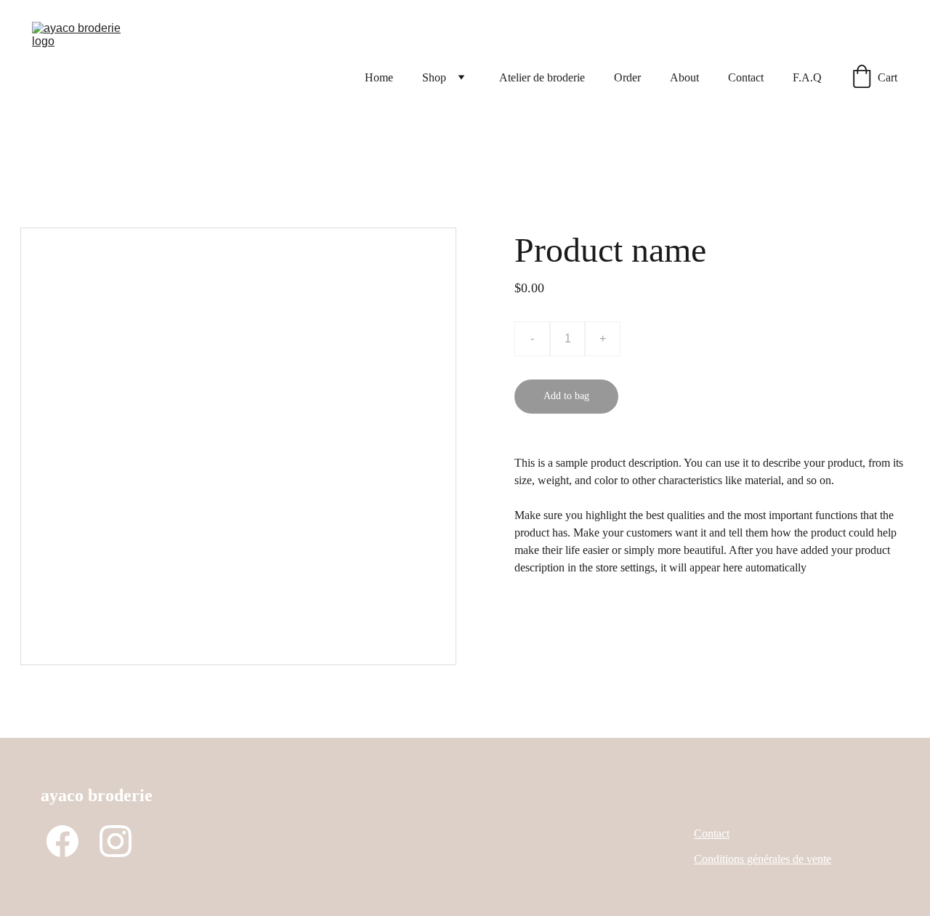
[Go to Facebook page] (62, 841)
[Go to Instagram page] (116, 841)
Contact (746, 77)
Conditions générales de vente (762, 859)
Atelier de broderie (542, 77)
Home (379, 77)
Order (627, 77)
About (684, 77)
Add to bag (566, 395)
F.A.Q (807, 77)
